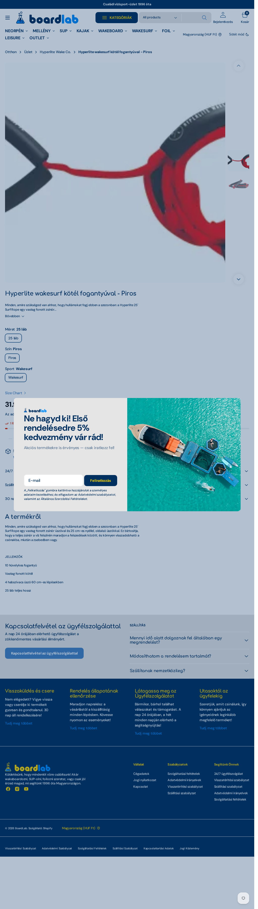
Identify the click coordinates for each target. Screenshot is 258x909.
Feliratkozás (100, 480)
